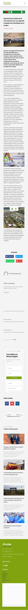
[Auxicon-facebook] (3, 565)
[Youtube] (6, 565)
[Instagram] (5, 565)
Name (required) (7, 319)
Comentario (6, 292)
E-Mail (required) (7, 330)
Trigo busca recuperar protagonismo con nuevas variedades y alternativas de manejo (14, 500)
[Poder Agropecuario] (8, 3)
